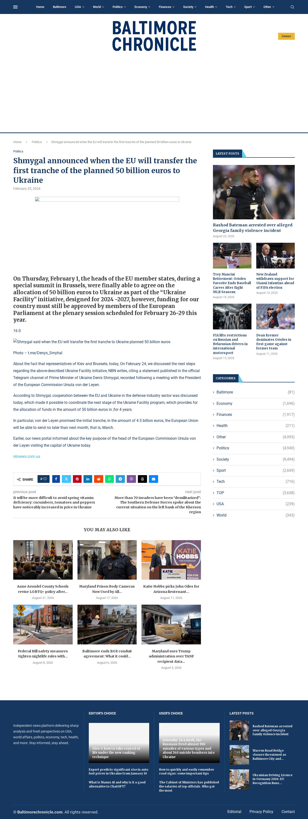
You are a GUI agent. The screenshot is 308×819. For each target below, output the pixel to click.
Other (267, 7)
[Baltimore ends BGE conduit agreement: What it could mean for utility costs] (107, 624)
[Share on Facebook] (56, 479)
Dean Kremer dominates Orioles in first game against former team (273, 342)
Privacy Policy (261, 811)
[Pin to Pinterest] (77, 479)
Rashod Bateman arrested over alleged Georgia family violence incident (252, 228)
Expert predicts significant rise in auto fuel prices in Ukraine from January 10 (118, 771)
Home (40, 7)
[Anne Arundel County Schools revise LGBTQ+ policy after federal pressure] (43, 560)
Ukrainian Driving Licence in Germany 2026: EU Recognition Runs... (272, 779)
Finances (165, 7)
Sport (248, 7)
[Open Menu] (15, 7)
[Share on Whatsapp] (109, 479)
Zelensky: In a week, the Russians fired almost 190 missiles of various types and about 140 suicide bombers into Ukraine (189, 748)
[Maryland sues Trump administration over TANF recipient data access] (171, 624)
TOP (256, 493)
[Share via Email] (153, 479)
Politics (118, 7)
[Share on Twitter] (66, 479)
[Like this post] (45, 479)
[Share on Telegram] (120, 479)
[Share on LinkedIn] (87, 479)
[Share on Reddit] (98, 479)
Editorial (234, 811)
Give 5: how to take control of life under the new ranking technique (116, 753)
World (97, 7)
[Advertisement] (154, 92)
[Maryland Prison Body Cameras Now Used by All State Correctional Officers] (107, 560)
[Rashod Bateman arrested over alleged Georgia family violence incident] (254, 192)
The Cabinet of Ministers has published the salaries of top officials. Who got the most (189, 786)
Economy (141, 7)
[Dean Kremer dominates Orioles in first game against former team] (275, 316)
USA (78, 7)
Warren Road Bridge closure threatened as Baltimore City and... (269, 754)
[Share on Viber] (131, 479)
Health (209, 7)
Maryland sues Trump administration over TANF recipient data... (171, 656)
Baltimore (59, 7)
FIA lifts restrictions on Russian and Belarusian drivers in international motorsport (230, 344)
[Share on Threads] (142, 479)
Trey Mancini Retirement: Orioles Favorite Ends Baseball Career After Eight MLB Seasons (232, 283)
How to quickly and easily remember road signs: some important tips (186, 771)
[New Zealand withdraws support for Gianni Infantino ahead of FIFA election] (275, 256)
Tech (229, 7)
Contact (286, 36)
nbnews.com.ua (26, 456)
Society (188, 7)
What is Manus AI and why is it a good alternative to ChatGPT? (117, 784)
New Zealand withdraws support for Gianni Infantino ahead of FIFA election (275, 281)
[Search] (292, 7)
